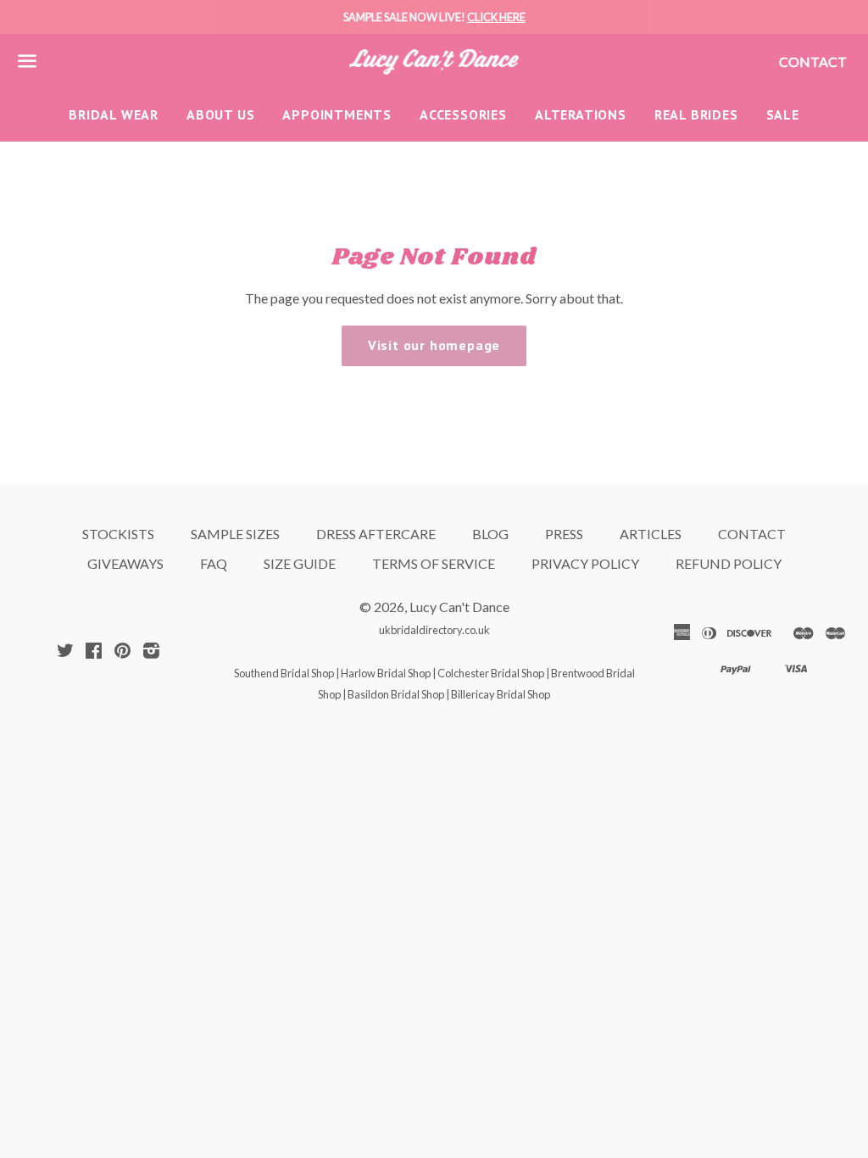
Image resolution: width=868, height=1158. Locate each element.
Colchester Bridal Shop (490, 673)
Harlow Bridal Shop (386, 673)
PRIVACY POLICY (585, 563)
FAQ (213, 563)
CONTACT (752, 534)
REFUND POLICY (729, 563)
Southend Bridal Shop (284, 673)
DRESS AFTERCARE (376, 534)
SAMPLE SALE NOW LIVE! (434, 17)
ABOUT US (220, 114)
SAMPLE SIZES (235, 534)
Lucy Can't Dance (459, 606)
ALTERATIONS (580, 114)
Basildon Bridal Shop (396, 694)
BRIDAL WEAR (114, 114)
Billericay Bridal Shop (500, 694)
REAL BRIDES (696, 114)
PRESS (564, 534)
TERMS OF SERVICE (433, 563)
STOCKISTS (118, 534)
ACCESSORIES (463, 114)
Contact (813, 61)
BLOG (490, 534)
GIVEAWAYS (125, 563)
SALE (782, 114)
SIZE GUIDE (300, 563)
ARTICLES (651, 534)
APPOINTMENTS (337, 114)
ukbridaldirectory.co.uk (434, 630)
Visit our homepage (434, 345)
